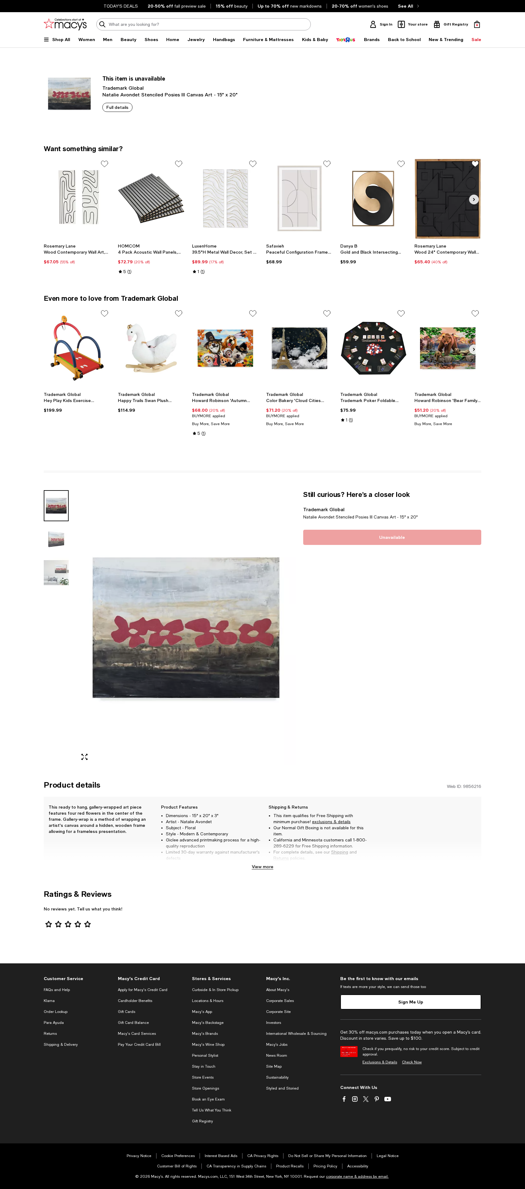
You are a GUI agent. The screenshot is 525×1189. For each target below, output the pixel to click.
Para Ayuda (54, 1023)
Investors (273, 1023)
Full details (117, 107)
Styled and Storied (282, 1088)
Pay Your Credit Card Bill (139, 1044)
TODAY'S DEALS (121, 6)
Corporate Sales (280, 1001)
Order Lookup (55, 1012)
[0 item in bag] (477, 24)
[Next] (474, 199)
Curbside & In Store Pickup (215, 990)
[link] (77, 254)
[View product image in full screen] (84, 757)
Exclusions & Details (379, 1062)
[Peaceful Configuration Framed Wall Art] (299, 198)
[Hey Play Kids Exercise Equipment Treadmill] (77, 348)
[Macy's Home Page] (65, 24)
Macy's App (202, 1012)
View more (262, 866)
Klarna (49, 1001)
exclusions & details (331, 821)
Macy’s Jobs (276, 1044)
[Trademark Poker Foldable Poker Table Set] (373, 348)
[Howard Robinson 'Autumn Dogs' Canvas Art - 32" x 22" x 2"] (225, 348)
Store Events (203, 1077)
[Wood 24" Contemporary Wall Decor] (447, 198)
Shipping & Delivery (61, 1044)
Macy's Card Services (137, 1033)
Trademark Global (123, 88)
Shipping (339, 852)
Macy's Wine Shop (208, 1044)
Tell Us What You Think (211, 1110)
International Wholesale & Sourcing (296, 1033)
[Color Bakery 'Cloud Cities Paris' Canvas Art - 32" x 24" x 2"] (299, 348)
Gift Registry (202, 1121)
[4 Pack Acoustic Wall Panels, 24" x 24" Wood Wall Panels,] (151, 198)
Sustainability (277, 1077)
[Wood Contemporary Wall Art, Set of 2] (77, 198)
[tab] (56, 505)
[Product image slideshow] (186, 627)
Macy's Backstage (208, 1023)
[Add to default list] (104, 164)
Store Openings (205, 1088)
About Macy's (277, 990)
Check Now (412, 1062)
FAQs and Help (57, 990)
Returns (281, 858)
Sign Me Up (410, 1001)
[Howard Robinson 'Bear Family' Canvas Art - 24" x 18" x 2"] (447, 348)
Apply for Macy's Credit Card (142, 990)
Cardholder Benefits (135, 1001)
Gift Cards (126, 1012)
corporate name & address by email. (357, 1176)
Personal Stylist (205, 1055)
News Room (276, 1055)
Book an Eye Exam (208, 1099)
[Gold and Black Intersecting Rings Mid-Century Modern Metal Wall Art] (373, 198)
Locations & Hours (207, 1001)
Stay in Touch (203, 1066)
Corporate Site (278, 1012)
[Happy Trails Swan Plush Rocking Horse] (151, 348)
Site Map (274, 1066)
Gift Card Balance (133, 1023)
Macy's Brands (205, 1033)
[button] (170, 627)
